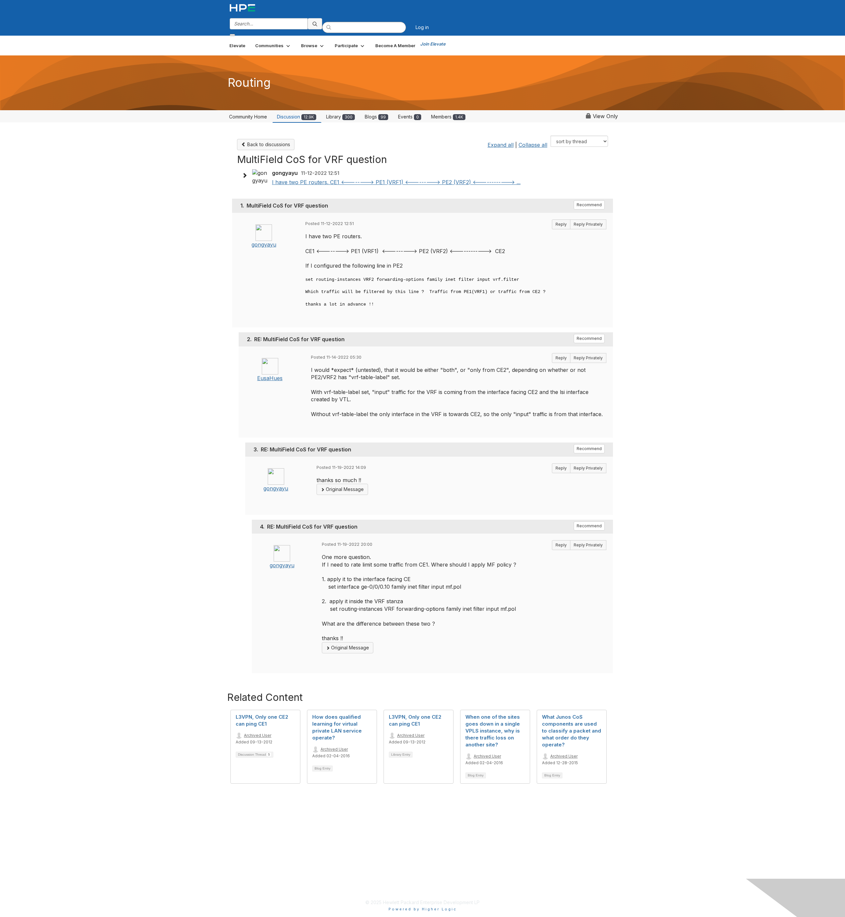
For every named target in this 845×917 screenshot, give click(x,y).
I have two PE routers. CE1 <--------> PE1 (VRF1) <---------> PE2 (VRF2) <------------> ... (396, 182)
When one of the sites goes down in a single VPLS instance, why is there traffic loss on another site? (492, 731)
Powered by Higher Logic (423, 909)
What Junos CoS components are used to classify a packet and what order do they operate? (571, 731)
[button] (273, 45)
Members (447, 116)
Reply (561, 224)
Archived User (257, 735)
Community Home (248, 116)
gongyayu (264, 244)
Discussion (295, 116)
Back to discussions (268, 144)
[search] (315, 23)
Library (339, 116)
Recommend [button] (589, 204)
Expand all (501, 145)
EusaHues (270, 378)
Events (408, 116)
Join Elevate (433, 44)
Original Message (344, 489)
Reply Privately (588, 224)
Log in (422, 27)
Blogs (375, 116)
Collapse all (533, 145)
